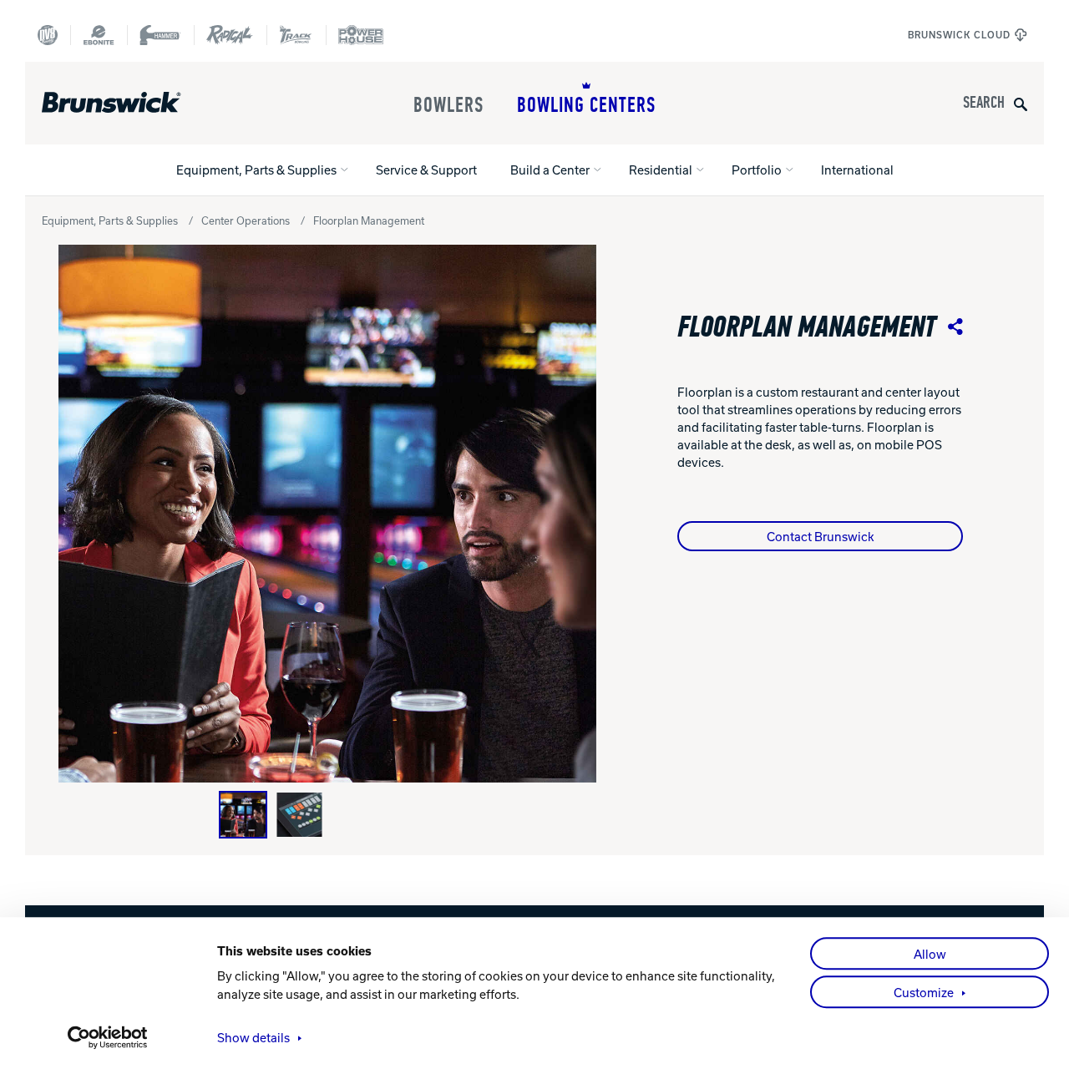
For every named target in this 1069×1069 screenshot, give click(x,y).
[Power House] (360, 35)
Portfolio (757, 169)
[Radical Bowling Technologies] (230, 35)
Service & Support (426, 169)
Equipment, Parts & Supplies (256, 169)
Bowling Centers (586, 105)
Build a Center (550, 169)
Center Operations (245, 220)
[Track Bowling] (296, 35)
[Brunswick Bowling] (136, 103)
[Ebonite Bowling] (98, 35)
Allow (930, 953)
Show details (253, 1037)
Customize (924, 992)
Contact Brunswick (820, 536)
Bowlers (448, 105)
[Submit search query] (1020, 103)
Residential (660, 169)
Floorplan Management (368, 220)
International (857, 169)
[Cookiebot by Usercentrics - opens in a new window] (108, 1037)
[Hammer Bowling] (160, 35)
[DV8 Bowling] (48, 35)
